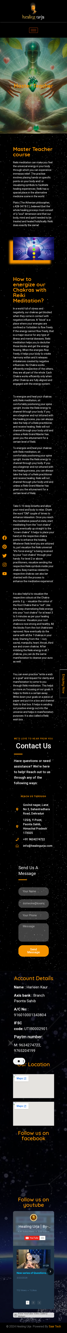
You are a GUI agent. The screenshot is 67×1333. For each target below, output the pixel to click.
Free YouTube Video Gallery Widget (32, 1315)
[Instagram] (4, 564)
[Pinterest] (4, 546)
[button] (17, 1271)
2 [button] (33, 1302)
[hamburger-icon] (33, 30)
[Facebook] (4, 537)
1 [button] (27, 1302)
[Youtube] (4, 573)
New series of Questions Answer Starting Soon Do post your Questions (34, 1272)
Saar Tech (55, 1326)
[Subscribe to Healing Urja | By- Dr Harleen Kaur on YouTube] (34, 1238)
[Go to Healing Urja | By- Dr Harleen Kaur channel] (33, 1217)
